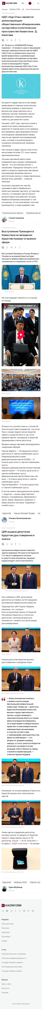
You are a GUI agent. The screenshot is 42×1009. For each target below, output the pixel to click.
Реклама (5, 992)
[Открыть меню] (38, 3)
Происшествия (7, 924)
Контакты (5, 988)
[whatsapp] (7, 40)
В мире (4, 941)
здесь (35, 454)
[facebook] (16, 911)
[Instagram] (3, 40)
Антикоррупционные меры (12, 967)
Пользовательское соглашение (14, 954)
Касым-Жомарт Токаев (24, 513)
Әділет (5, 838)
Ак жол (23, 843)
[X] (19, 40)
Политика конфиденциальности (14, 958)
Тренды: (5, 9)
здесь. (12, 505)
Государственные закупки (12, 971)
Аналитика (6, 932)
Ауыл (15, 841)
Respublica (31, 841)
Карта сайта (6, 984)
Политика (5, 928)
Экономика (6, 937)
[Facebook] (15, 40)
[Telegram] (11, 40)
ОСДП (15, 843)
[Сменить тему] (31, 3)
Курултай (6, 513)
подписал (35, 429)
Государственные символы (12, 962)
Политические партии (12, 213)
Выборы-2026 (14, 9)
